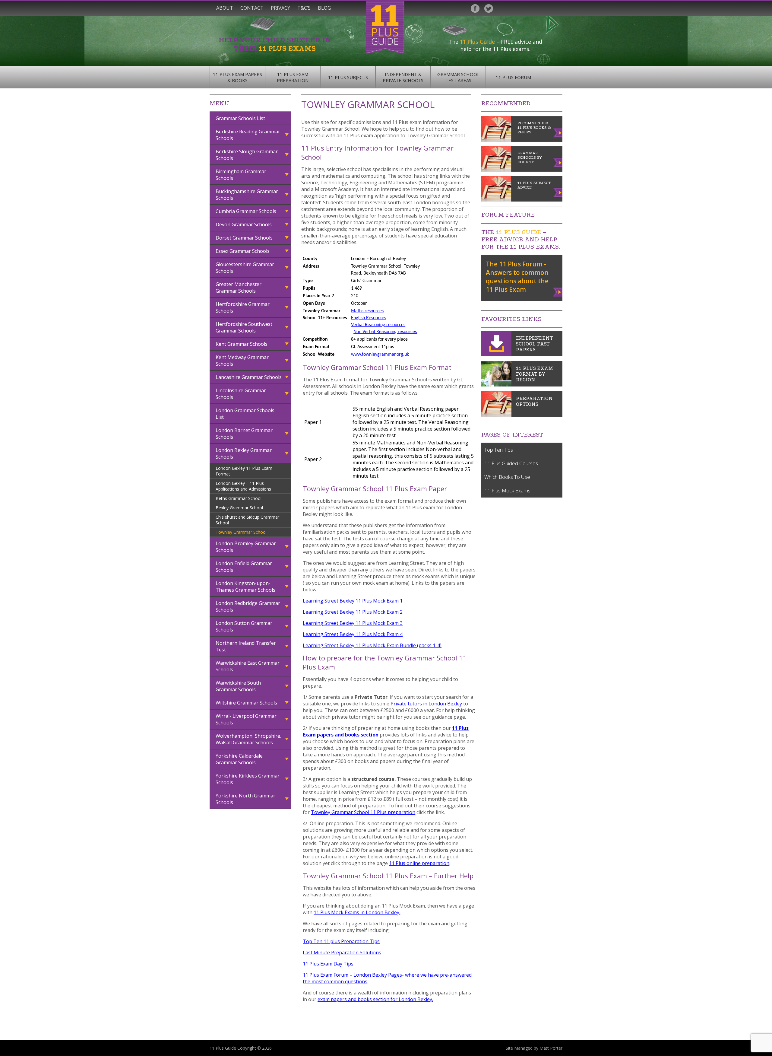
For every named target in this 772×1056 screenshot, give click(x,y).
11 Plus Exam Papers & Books (237, 77)
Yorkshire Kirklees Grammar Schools (248, 779)
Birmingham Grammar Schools (241, 174)
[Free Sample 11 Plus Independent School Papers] (496, 354)
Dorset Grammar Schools (244, 237)
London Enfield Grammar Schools (244, 566)
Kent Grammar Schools (241, 344)
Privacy (280, 8)
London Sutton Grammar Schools (244, 626)
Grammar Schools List (240, 118)
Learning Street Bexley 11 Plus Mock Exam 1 (353, 600)
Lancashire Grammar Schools (249, 377)
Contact (252, 8)
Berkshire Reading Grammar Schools (248, 135)
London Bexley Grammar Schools (244, 453)
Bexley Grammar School (239, 508)
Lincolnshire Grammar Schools (241, 393)
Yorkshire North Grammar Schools (245, 799)
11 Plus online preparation (419, 863)
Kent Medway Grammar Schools (242, 360)
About (224, 8)
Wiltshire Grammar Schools (246, 702)
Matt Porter (550, 1048)
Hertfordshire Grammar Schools (243, 307)
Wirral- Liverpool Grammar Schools (246, 719)
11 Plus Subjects (348, 77)
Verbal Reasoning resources (378, 325)
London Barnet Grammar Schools (244, 433)
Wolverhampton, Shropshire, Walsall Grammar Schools (248, 739)
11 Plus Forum (513, 77)
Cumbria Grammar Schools (246, 211)
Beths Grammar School (238, 498)
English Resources (368, 318)
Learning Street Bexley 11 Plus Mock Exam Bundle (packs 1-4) (372, 645)
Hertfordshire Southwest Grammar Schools (244, 327)
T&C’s (304, 8)
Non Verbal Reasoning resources (385, 331)
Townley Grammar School (241, 532)
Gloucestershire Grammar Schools (245, 267)
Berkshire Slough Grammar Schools (247, 154)
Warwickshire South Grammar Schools (238, 686)
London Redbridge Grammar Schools (248, 606)
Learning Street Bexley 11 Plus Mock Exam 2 (353, 612)
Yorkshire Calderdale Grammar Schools (239, 759)
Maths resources (367, 311)
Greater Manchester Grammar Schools (238, 287)
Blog (324, 8)
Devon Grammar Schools (244, 224)
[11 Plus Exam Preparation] (496, 415)
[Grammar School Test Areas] (496, 384)
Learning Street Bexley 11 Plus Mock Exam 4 (353, 634)
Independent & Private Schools (403, 77)
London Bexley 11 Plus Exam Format (244, 471)
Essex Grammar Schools (243, 251)
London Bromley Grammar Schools (246, 546)
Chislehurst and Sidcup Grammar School (247, 520)
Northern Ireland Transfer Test (246, 646)
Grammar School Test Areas (458, 77)
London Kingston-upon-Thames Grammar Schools (245, 586)
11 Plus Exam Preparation (292, 77)
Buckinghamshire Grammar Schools (247, 194)
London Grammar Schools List (245, 413)
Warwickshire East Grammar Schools (248, 666)
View (558, 291)
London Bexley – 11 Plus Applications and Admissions (243, 486)
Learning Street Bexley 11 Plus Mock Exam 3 (353, 623)
